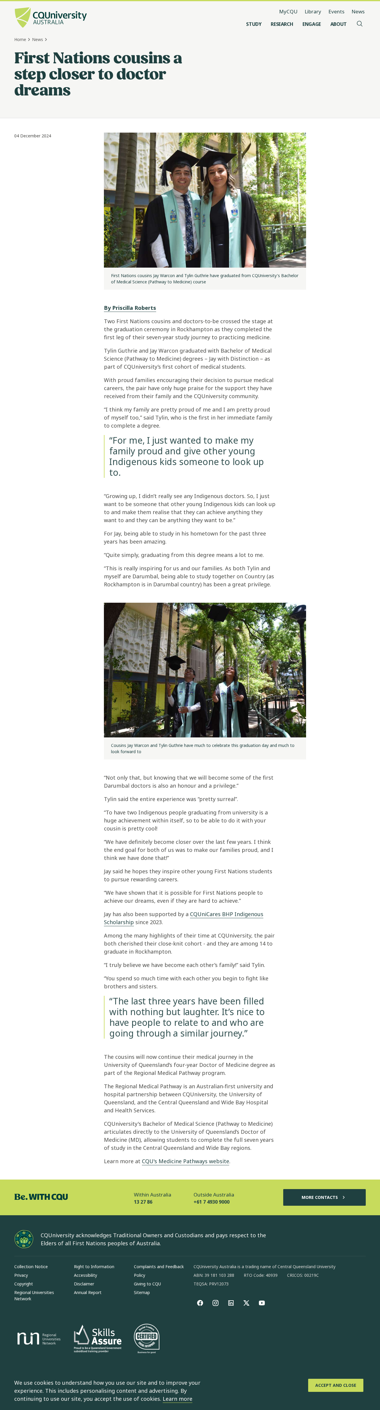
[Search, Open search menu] (360, 24)
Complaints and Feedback (159, 1266)
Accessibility (85, 1275)
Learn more (177, 1398)
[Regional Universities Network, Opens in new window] (38, 1340)
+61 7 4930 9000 (211, 1202)
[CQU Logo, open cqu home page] (50, 18)
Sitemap (142, 1292)
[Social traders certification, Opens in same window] (146, 1339)
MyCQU (288, 11)
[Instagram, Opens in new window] (215, 1302)
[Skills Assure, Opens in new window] (97, 1339)
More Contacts (320, 1197)
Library (313, 11)
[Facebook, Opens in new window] (200, 1302)
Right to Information (94, 1266)
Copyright (23, 1284)
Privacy (21, 1275)
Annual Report (88, 1292)
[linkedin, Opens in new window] (231, 1302)
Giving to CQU (147, 1284)
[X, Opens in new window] (246, 1302)
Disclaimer (84, 1284)
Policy (139, 1275)
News (358, 11)
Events (336, 11)
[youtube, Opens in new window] (261, 1302)
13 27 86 (143, 1202)
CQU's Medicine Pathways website (185, 1161)
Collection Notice (31, 1266)
